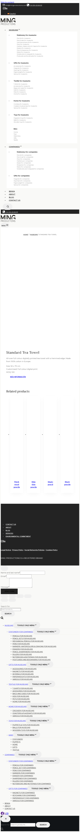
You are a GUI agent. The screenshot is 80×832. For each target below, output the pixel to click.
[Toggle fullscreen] (12, 596)
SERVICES (9, 533)
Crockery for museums (21, 104)
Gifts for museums (21, 63)
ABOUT (8, 527)
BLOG (8, 530)
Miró (15, 129)
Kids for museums (19, 90)
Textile (16, 140)
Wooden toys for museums (22, 122)
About (12, 194)
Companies (9, 755)
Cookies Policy (51, 550)
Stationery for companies (27, 152)
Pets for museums (20, 92)
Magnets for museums (21, 68)
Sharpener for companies (25, 165)
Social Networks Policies (34, 550)
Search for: (5, 606)
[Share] (20, 596)
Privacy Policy (17, 550)
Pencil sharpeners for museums (27, 50)
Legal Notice (6, 550)
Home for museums (20, 94)
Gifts (15, 138)
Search (8, 614)
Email (4, 576)
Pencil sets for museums (25, 40)
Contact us (14, 200)
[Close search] (5, 819)
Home (16, 132)
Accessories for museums (22, 66)
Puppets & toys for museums (23, 118)
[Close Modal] (4, 568)
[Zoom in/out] (4, 596)
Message (5, 587)
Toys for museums (21, 115)
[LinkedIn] (6, 9)
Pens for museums (23, 44)
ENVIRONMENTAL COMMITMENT (18, 536)
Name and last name (10, 573)
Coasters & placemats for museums (25, 106)
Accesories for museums (22, 86)
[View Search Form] (7, 207)
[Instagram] (4, 9)
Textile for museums (22, 81)
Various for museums (20, 74)
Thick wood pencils (17, 484)
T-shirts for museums (20, 84)
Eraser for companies (24, 163)
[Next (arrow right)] (12, 600)
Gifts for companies (22, 176)
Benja (12, 191)
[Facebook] (2, 814)
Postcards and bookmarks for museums (30, 56)
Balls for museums (20, 120)
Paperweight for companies (23, 183)
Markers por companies (25, 161)
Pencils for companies (24, 155)
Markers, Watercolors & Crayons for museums (32, 46)
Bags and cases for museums (23, 88)
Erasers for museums (23, 48)
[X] (5, 814)
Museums (9, 625)
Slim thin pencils (33, 484)
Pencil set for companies (25, 157)
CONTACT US (11, 524)
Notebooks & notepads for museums (29, 54)
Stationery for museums (26, 35)
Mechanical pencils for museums (27, 42)
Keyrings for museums (21, 70)
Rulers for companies (24, 167)
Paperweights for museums (23, 72)
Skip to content (7, 2)
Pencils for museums (23, 38)
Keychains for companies (22, 181)
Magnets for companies (21, 179)
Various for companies (21, 185)
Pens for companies (23, 159)
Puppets (16, 742)
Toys (15, 134)
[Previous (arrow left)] (4, 600)
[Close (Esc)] (28, 596)
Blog (11, 197)
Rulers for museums (23, 52)
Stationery (17, 136)
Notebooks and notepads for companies (30, 169)
